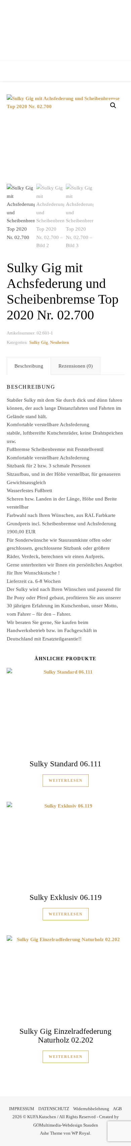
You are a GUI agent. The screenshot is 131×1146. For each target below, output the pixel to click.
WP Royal (81, 1133)
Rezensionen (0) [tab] (75, 366)
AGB (117, 1108)
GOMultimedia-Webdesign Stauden (65, 1125)
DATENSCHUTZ (53, 1108)
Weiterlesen (66, 780)
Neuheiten (59, 342)
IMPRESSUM (21, 1108)
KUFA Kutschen (65, 28)
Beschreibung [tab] (28, 366)
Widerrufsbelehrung (91, 1108)
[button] (113, 105)
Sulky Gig (38, 342)
